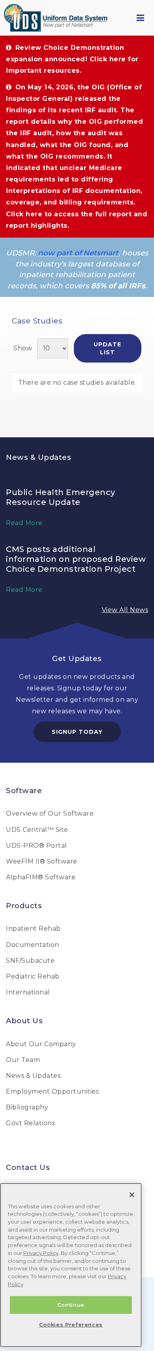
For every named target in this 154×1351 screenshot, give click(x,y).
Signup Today (77, 731)
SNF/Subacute (30, 960)
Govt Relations (30, 1123)
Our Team (23, 1060)
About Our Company (41, 1044)
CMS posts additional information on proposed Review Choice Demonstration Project (76, 559)
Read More (24, 523)
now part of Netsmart (78, 252)
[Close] (132, 1195)
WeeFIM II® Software (41, 861)
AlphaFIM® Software (40, 877)
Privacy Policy (40, 1253)
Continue (71, 1305)
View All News (125, 610)
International (28, 992)
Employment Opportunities (52, 1091)
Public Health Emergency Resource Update (60, 497)
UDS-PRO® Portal (36, 845)
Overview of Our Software (50, 813)
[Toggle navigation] (140, 18)
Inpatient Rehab (33, 928)
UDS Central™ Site (37, 829)
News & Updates (33, 1075)
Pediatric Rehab (33, 976)
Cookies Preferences (71, 1324)
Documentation (32, 945)
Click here (108, 59)
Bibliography (27, 1107)
